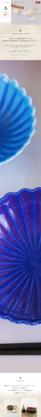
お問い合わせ (22, 2)
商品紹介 (4, 2)
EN (39, 2)
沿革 (9, 2)
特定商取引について (17, 2)
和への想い (12, 2)
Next (39, 408)
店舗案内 (7, 2)
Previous (2, 408)
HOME (2, 2)
